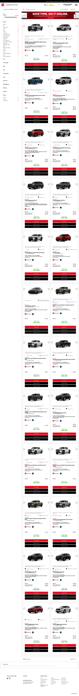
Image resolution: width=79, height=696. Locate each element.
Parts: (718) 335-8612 (68, 1)
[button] (49, 26)
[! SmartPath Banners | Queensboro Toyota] (50, 15)
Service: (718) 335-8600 (59, 1)
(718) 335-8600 (67, 4)
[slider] (4, 17)
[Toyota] (3, 5)
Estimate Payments (36, 66)
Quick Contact (36, 63)
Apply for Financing (36, 69)
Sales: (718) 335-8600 (50, 1)
